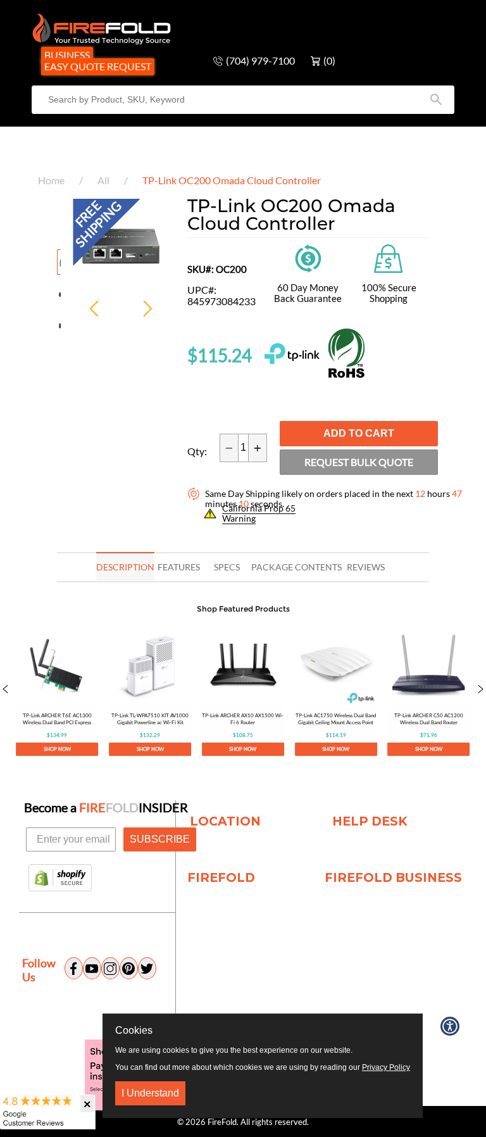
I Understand (150, 1093)
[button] (5, 690)
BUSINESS (67, 55)
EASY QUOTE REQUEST (97, 66)
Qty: (197, 451)
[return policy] (308, 257)
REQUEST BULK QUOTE (358, 462)
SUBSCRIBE (160, 839)
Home (51, 180)
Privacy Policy (386, 1067)
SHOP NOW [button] (57, 749)
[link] (57, 690)
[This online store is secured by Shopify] (60, 878)
